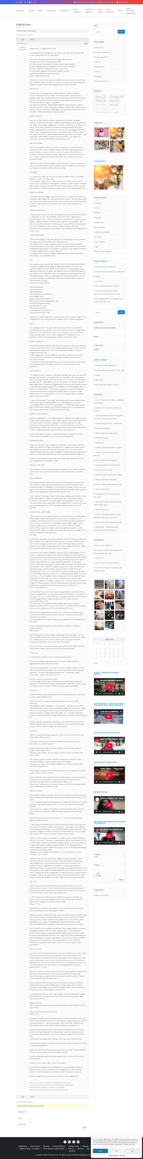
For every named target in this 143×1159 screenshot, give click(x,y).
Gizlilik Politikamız (114, 1155)
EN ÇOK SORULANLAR (102, 489)
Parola (96, 337)
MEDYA (97, 213)
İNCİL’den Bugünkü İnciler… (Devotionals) (108, 423)
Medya (97, 72)
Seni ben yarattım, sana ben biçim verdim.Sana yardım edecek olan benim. (107, 292)
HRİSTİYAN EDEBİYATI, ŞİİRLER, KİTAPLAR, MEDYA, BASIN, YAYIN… (108, 503)
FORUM (97, 208)
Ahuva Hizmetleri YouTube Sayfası (53, 1148)
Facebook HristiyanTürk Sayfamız (85, 2)
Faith (100, 100)
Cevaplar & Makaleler (102, 52)
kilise (97, 108)
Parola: (20, 1118)
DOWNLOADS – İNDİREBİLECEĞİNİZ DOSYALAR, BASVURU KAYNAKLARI (106, 528)
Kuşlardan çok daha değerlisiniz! (105, 267)
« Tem (96, 663)
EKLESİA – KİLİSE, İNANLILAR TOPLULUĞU (108, 484)
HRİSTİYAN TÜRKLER (102, 438)
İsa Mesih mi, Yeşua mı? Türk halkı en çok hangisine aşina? (108, 569)
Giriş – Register (100, 242)
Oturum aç (97, 349)
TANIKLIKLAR (99, 222)
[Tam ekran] (122, 694)
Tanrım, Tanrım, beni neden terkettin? (107, 563)
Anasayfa (98, 203)
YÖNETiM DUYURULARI (102, 428)
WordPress (83, 1155)
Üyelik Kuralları (35, 1146)
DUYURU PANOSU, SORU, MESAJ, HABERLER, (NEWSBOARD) (109, 401)
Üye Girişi (80, 1148)
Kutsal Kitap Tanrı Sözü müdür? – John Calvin (109, 271)
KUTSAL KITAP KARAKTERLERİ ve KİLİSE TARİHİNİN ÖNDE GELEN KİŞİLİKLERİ (107, 516)
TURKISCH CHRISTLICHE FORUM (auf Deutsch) (106, 454)
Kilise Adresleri (100, 227)
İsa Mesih (117, 112)
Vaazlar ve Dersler (101, 81)
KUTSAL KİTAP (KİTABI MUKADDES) (106, 460)
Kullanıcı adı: (21, 1112)
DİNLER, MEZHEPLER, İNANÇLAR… (106, 480)
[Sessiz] (119, 694)
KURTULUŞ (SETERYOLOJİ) (103, 470)
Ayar (132, 1151)
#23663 (86, 43)
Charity (116, 96)
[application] (109, 687)
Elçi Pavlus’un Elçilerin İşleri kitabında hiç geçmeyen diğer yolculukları (108, 551)
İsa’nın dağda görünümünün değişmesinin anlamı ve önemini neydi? (108, 300)
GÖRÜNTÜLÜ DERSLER (102, 232)
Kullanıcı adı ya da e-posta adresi (105, 328)
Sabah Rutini (99, 558)
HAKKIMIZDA (22, 1146)
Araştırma (98, 47)
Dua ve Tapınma (100, 57)
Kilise (97, 62)
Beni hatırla (23, 1124)
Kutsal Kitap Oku (123, 2)
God (114, 100)
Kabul (100, 1151)
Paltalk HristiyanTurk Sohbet (106, 2)
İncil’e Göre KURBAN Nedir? (102, 112)
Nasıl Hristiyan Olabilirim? (103, 251)
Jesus (114, 104)
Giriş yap (84, 1127)
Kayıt (88, 1148)
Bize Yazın (122, 1155)
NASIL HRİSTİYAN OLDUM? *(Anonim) (107, 286)
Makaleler (98, 67)
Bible (100, 96)
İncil (113, 108)
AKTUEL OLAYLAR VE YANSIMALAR (106, 433)
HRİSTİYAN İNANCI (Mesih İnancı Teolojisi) (109, 475)
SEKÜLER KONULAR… (102, 510)
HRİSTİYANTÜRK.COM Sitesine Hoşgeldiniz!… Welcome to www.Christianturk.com (109, 417)
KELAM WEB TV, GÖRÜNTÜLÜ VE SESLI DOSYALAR (107, 495)
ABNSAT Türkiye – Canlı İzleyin (29, 1148)
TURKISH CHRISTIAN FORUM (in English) (108, 448)
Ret (116, 1151)
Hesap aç (71, 1148)
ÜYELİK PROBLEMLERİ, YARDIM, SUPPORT (108, 522)
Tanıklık (97, 76)
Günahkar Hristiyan (101, 104)
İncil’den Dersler (74, 1146)
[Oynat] (96, 694)
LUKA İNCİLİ (99, 281)
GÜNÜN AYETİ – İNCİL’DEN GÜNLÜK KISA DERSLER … (108, 409)
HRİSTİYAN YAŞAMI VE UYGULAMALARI (107, 465)
